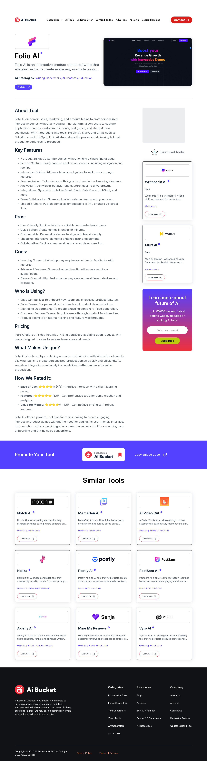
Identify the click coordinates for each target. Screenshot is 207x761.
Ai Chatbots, (70, 78)
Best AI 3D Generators (149, 718)
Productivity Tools (117, 695)
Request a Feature (180, 718)
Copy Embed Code (147, 454)
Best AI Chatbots (146, 710)
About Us (175, 695)
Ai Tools (69, 19)
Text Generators (117, 710)
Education (86, 78)
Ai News (134, 19)
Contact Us (181, 20)
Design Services (151, 19)
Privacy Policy (84, 753)
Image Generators (117, 703)
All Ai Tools (114, 733)
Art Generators (116, 725)
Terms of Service (108, 753)
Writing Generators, (48, 78)
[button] (54, 19)
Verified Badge (104, 19)
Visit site (21, 87)
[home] (25, 19)
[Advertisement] (103, 6)
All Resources (144, 725)
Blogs (140, 695)
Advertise (121, 19)
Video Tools (114, 718)
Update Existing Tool (181, 725)
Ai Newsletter (85, 19)
